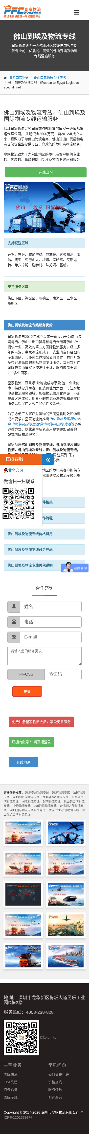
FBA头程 (10, 1082)
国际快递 (11, 1074)
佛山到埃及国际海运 (55, 424)
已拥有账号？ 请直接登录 (31, 742)
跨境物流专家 (61, 792)
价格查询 (55, 1082)
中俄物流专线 (22, 806)
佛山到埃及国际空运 (23, 424)
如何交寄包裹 (58, 1074)
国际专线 (11, 1097)
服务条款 (55, 1090)
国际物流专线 (31, 801)
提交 (27, 691)
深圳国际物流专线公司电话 (27, 810)
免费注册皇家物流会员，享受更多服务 (41, 722)
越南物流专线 (52, 801)
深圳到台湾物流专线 (26, 797)
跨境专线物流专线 (37, 792)
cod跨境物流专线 (45, 806)
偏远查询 (55, 1097)
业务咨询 (15, 470)
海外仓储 (11, 1090)
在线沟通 (23, 762)
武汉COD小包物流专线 (64, 810)
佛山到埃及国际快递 (64, 419)
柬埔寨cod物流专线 (55, 797)
